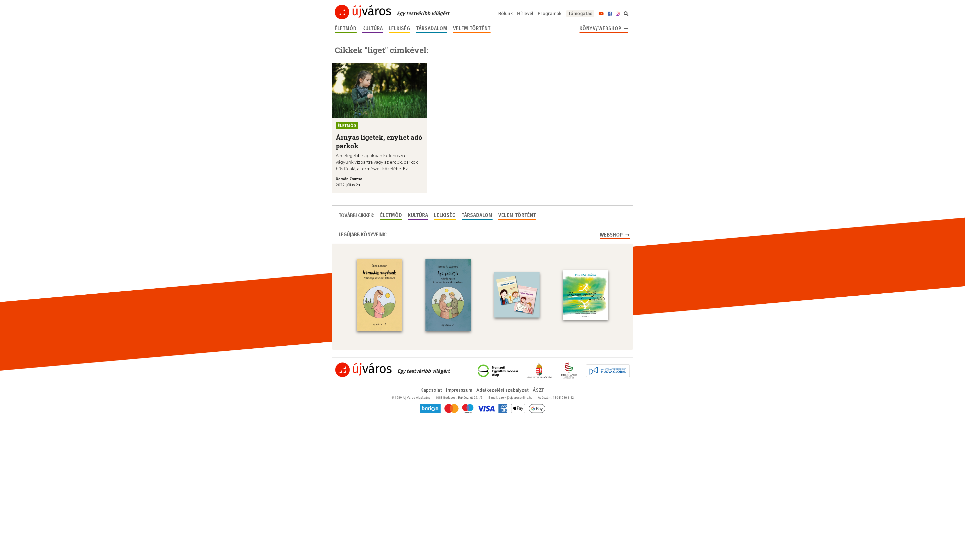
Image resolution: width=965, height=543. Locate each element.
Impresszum (459, 390)
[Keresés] (626, 13)
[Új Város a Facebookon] (610, 13)
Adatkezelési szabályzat (502, 390)
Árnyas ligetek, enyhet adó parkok (379, 141)
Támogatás (580, 13)
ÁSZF (539, 390)
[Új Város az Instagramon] (618, 13)
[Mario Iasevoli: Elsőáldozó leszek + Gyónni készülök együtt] (517, 295)
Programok (550, 13)
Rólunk (505, 13)
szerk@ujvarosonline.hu (516, 397)
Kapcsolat (431, 390)
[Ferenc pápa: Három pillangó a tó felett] (585, 295)
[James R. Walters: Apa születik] (448, 295)
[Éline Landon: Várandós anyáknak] (379, 295)
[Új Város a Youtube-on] (601, 13)
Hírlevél (525, 13)
